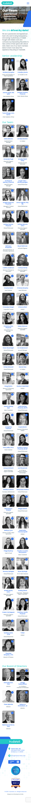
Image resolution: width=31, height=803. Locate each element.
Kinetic (21, 794)
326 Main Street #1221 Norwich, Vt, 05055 (17, 751)
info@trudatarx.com (18, 756)
